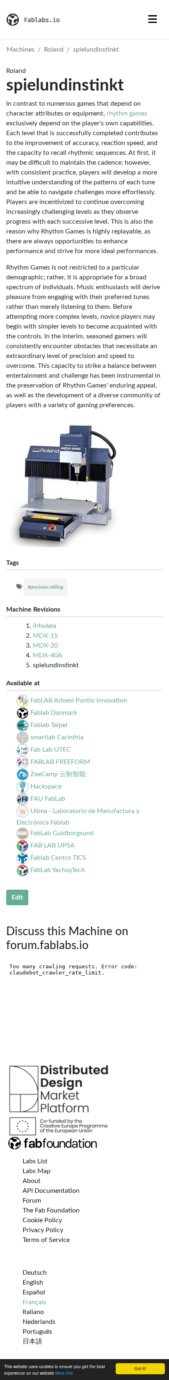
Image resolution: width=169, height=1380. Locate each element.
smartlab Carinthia (57, 737)
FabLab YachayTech (57, 870)
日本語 (32, 1341)
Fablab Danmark (53, 712)
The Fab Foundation (51, 1210)
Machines (20, 49)
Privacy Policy (43, 1230)
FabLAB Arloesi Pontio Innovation (78, 700)
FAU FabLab (47, 798)
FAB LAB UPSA (52, 845)
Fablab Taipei (48, 725)
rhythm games (127, 113)
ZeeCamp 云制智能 (58, 774)
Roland (54, 49)
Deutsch (35, 1272)
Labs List (35, 1161)
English (33, 1282)
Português (37, 1331)
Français (34, 1302)
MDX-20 (45, 645)
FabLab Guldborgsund (62, 833)
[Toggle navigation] (152, 20)
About (32, 1181)
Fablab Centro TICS (58, 857)
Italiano (33, 1312)
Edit (17, 897)
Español (34, 1292)
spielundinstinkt (96, 49)
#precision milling (45, 587)
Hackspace (46, 786)
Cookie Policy (42, 1220)
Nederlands (39, 1322)
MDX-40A (47, 655)
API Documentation (51, 1190)
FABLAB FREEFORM (60, 762)
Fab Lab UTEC (50, 749)
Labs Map (36, 1171)
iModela (44, 626)
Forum (32, 1200)
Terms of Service (46, 1240)
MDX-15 (45, 635)
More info (64, 1373)
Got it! (140, 1368)
